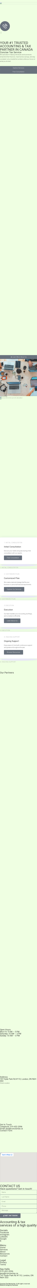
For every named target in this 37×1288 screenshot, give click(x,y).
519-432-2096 (6, 1271)
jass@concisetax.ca (9, 1273)
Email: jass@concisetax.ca (11, 1128)
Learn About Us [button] (12, 621)
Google (3, 1239)
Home (3, 1247)
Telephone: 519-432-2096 (11, 1126)
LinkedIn (4, 1237)
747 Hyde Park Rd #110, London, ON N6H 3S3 (18, 1080)
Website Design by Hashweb (9, 1285)
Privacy (3, 1262)
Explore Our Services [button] (14, 589)
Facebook (4, 1232)
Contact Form (6, 1130)
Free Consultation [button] (13, 558)
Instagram (4, 1234)
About (3, 1251)
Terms (3, 1264)
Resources (5, 1254)
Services (4, 1249)
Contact (3, 1256)
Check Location (5, 1083)
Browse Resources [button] (13, 652)
